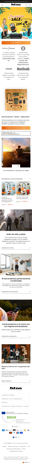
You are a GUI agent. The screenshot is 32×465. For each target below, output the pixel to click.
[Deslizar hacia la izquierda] (3, 1)
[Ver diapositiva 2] (16, 165)
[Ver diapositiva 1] (14, 165)
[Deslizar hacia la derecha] (29, 1)
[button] (26, 5)
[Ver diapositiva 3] (18, 165)
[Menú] (2, 5)
